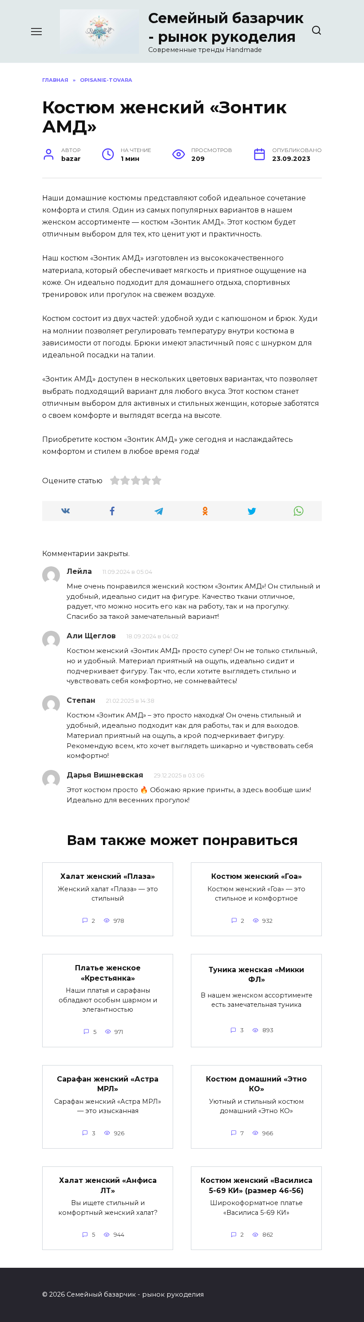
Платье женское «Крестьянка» (108, 973)
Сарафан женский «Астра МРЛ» (107, 1084)
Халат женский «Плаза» (107, 876)
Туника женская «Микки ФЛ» (256, 974)
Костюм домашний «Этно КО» (256, 1084)
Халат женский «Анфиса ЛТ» (108, 1185)
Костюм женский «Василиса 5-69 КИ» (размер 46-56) (257, 1185)
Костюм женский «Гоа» (256, 876)
